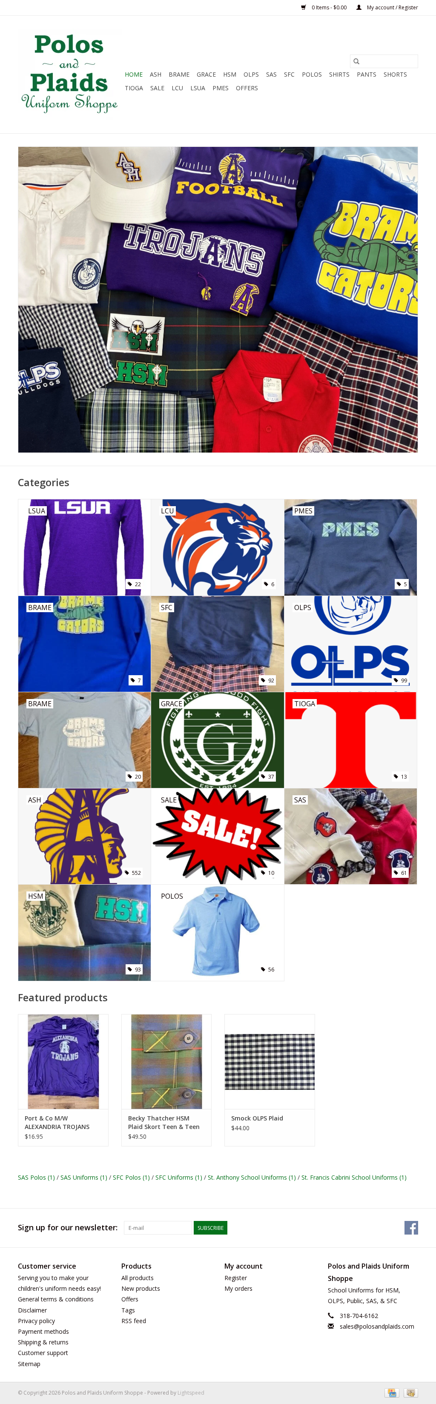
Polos (312, 74)
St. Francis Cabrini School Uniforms (354, 1177)
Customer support (43, 1353)
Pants (366, 74)
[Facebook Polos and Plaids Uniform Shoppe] (411, 1228)
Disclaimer (32, 1310)
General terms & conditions (56, 1299)
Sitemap (29, 1364)
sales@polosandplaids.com (377, 1326)
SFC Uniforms (178, 1177)
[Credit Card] (391, 1392)
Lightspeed (191, 1392)
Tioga (134, 88)
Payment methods (43, 1331)
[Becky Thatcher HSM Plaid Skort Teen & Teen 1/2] (166, 1061)
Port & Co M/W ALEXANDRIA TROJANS (57, 1122)
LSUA (197, 88)
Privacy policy (36, 1321)
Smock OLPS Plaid (257, 1118)
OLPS (251, 74)
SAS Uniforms (83, 1177)
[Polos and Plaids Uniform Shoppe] (70, 74)
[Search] (356, 61)
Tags (128, 1310)
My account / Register (392, 7)
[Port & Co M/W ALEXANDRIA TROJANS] (63, 1061)
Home (134, 74)
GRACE (206, 74)
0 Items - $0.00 (329, 7)
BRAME (179, 74)
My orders (238, 1288)
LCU (177, 88)
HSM (229, 74)
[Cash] (409, 1392)
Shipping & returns (43, 1342)
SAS (271, 74)
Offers (247, 88)
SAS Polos (36, 1177)
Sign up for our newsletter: (68, 1227)
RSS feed (133, 1321)
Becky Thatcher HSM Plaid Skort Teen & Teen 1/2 (164, 1122)
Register (235, 1278)
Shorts (395, 74)
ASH (155, 74)
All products (137, 1278)
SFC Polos (131, 1177)
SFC (289, 74)
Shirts (339, 74)
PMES (220, 88)
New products (140, 1288)
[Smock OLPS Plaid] (269, 1061)
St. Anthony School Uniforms (252, 1177)
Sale (157, 88)
